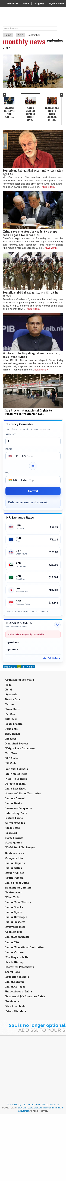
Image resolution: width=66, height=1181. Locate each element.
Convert (33, 490)
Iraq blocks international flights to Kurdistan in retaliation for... (28, 412)
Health (26, 3)
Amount (10, 434)
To (6, 473)
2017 (20, 34)
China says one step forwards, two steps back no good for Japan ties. (30, 233)
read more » (48, 187)
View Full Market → (52, 658)
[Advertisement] (33, 1069)
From (8, 449)
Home (7, 34)
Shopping (39, 3)
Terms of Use (40, 1104)
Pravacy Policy (14, 1104)
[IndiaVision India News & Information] (34, 17)
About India (12, 3)
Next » (30, 666)
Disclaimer (28, 1104)
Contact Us (54, 1104)
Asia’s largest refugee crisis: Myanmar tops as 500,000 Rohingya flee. (30, 84)
